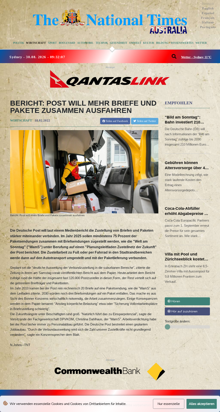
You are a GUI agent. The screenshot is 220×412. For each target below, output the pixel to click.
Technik (102, 42)
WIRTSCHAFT (21, 120)
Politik (18, 42)
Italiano (208, 22)
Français (208, 18)
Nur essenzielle (168, 404)
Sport (52, 42)
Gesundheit (118, 42)
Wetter (201, 42)
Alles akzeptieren (201, 404)
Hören (175, 301)
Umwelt (135, 42)
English (208, 8)
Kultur (148, 42)
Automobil (85, 42)
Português (208, 27)
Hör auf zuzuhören (184, 311)
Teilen (116, 121)
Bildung (162, 42)
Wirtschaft (36, 42)
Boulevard (67, 42)
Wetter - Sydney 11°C (196, 57)
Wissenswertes (182, 42)
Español (208, 13)
